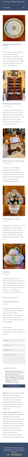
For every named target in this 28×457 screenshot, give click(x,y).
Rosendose (6, 272)
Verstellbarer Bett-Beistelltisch (13, 161)
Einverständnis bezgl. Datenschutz (10, 368)
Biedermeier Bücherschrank (12, 104)
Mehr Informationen (16, 454)
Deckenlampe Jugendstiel (11, 302)
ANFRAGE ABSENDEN (14, 386)
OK (8, 454)
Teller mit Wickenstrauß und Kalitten (12, 44)
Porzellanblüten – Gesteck (11, 219)
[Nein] (26, 451)
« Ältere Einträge (7, 327)
